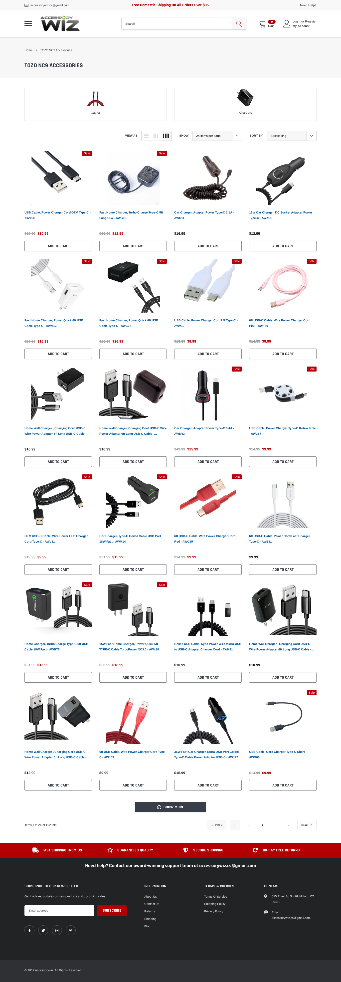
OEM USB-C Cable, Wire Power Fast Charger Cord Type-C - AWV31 (56, 538)
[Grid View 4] (166, 136)
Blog (147, 926)
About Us (150, 896)
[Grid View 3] (156, 136)
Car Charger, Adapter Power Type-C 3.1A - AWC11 (204, 215)
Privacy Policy (213, 911)
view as (131, 135)
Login (296, 21)
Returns (149, 911)
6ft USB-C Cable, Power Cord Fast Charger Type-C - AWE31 (279, 538)
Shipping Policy (214, 904)
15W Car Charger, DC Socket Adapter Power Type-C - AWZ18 (280, 215)
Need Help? (308, 5)
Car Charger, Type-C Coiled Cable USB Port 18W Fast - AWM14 (130, 538)
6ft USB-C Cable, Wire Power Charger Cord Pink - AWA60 (279, 323)
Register (311, 21)
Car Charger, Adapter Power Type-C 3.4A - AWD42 (204, 430)
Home (28, 50)
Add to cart (58, 246)
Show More (173, 807)
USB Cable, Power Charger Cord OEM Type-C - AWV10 (57, 215)
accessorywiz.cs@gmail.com (49, 5)
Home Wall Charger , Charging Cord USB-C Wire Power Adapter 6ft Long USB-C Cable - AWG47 (55, 431)
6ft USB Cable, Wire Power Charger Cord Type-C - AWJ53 (132, 754)
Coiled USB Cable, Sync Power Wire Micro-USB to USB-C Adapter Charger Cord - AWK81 (207, 646)
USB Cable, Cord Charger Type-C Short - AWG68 (278, 754)
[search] (239, 23)
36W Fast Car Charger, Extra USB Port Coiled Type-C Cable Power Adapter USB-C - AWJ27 (206, 754)
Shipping (150, 919)
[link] (58, 178)
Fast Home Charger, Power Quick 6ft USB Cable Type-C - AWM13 (53, 323)
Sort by (256, 135)
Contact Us (151, 904)
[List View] (146, 136)
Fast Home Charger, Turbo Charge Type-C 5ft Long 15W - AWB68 (131, 215)
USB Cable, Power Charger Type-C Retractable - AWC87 (282, 430)
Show (183, 135)
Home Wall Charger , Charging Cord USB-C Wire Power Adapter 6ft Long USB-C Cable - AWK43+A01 (55, 755)
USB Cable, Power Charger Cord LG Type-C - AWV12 (206, 323)
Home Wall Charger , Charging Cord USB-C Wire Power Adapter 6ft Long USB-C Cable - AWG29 (280, 647)
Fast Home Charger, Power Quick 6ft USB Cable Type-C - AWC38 (128, 323)
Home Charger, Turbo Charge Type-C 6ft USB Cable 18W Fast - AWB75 (56, 646)
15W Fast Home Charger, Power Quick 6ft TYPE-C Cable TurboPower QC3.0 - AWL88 (129, 646)
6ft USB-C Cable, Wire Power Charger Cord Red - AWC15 (204, 538)
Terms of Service (215, 896)
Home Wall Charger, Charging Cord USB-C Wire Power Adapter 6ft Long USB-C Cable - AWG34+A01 (133, 431)
